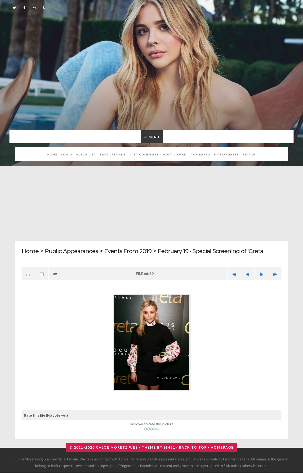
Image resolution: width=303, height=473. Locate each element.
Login (66, 154)
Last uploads (113, 154)
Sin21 (169, 445)
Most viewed (175, 154)
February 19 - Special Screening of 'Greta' (222, 251)
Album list (86, 154)
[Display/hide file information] (41, 273)
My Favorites (226, 154)
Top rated (200, 154)
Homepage (222, 445)
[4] (154, 426)
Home (52, 154)
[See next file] (261, 273)
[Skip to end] (275, 273)
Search (249, 154)
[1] (145, 426)
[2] (148, 426)
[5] (157, 426)
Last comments (144, 154)
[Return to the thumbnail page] (28, 273)
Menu (153, 137)
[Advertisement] (157, 201)
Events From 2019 (133, 251)
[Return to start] (234, 273)
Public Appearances (74, 251)
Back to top (193, 445)
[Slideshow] (55, 273)
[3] (151, 426)
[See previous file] (248, 273)
